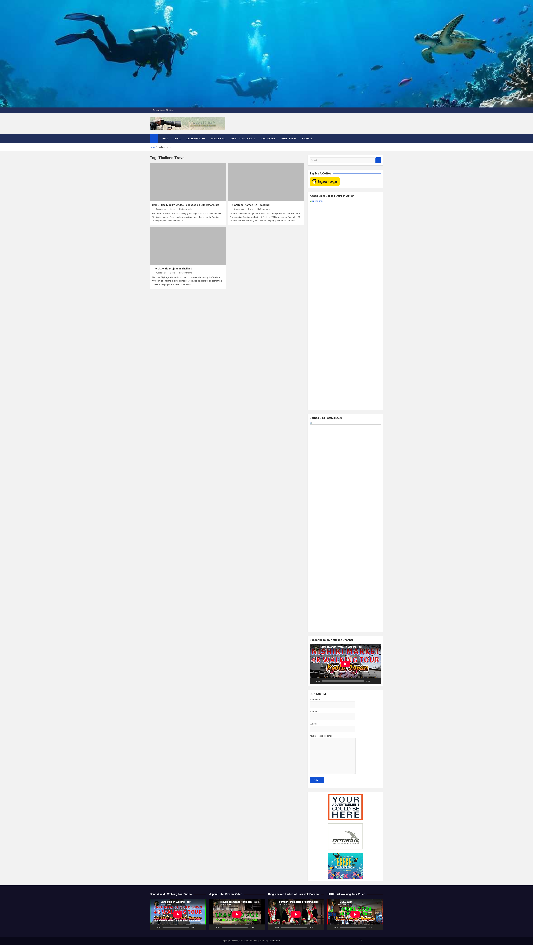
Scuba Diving (218, 138)
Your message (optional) (321, 736)
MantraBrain (274, 940)
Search (378, 160)
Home (165, 138)
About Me (307, 138)
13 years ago (160, 209)
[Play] (313, 681)
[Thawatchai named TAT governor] (266, 182)
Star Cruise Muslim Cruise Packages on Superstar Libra (185, 205)
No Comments (185, 209)
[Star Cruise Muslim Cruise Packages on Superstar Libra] (188, 182)
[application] (345, 664)
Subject (313, 724)
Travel (177, 138)
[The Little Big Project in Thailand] (188, 246)
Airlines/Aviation (195, 138)
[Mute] (373, 681)
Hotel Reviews (288, 138)
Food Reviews (268, 138)
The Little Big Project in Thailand (172, 268)
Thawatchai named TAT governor (250, 205)
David (172, 209)
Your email (314, 711)
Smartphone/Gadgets (243, 138)
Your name (315, 699)
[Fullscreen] (377, 681)
